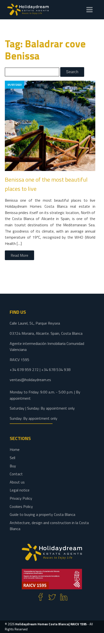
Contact (16, 474)
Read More (19, 255)
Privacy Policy (21, 498)
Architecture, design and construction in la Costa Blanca (49, 526)
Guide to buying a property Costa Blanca (42, 514)
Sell (12, 458)
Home (15, 449)
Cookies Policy (21, 506)
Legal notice (20, 490)
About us (17, 482)
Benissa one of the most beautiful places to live (46, 184)
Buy (13, 466)
